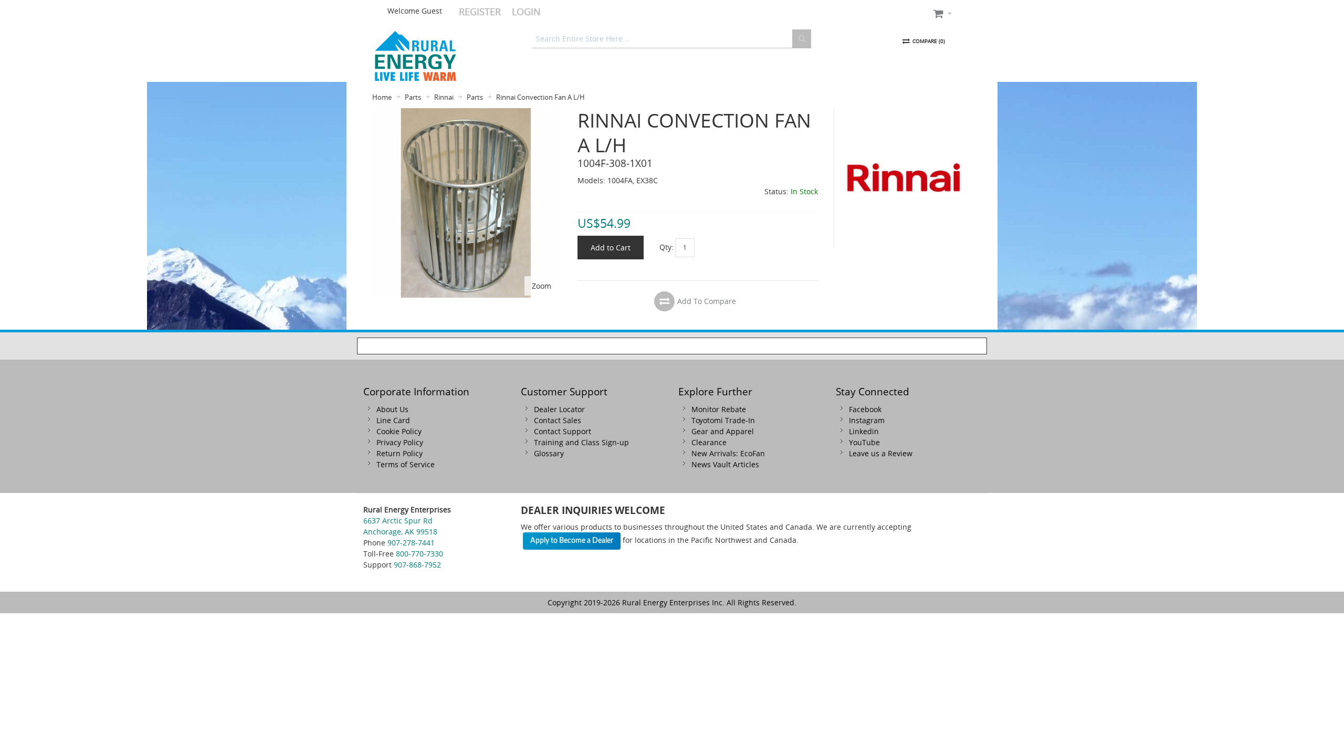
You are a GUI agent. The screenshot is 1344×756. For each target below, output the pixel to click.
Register (480, 11)
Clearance (709, 442)
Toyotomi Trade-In (723, 420)
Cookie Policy (399, 431)
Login (526, 11)
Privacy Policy (399, 442)
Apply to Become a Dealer (571, 540)
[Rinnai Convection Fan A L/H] (466, 114)
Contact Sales (557, 420)
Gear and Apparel (722, 431)
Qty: (666, 246)
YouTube (864, 442)
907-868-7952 (417, 565)
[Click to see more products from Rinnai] (903, 177)
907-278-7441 (411, 543)
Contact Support (562, 431)
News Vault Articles (725, 464)
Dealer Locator (559, 409)
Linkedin (864, 431)
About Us (392, 409)
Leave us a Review (880, 453)
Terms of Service (405, 464)
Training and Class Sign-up (581, 442)
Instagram (867, 420)
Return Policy (399, 453)
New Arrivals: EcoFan (728, 453)
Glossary (549, 453)
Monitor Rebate (718, 409)
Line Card (393, 420)
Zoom (541, 286)
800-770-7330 (419, 554)
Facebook (865, 409)
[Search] (801, 38)
